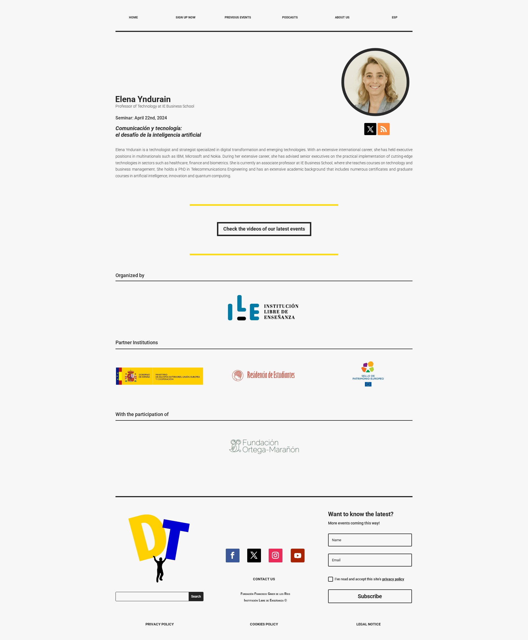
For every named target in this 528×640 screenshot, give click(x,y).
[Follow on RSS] (384, 129)
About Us (342, 17)
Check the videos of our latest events (264, 229)
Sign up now (186, 17)
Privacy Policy (159, 624)
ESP (394, 17)
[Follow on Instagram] (275, 555)
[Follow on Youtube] (297, 555)
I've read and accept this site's (369, 579)
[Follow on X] (370, 129)
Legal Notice (368, 624)
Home (133, 17)
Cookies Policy (264, 624)
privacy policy (393, 579)
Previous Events (238, 17)
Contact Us (264, 579)
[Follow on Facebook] (233, 555)
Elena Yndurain (143, 99)
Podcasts (290, 17)
